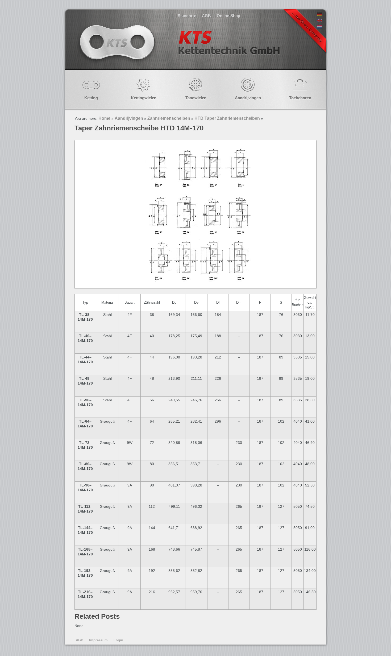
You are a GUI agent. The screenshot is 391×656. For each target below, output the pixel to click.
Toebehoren (300, 98)
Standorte (187, 15)
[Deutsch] (319, 14)
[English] (319, 21)
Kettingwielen (143, 98)
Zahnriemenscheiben (168, 118)
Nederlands (179, 47)
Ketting (91, 98)
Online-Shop (228, 15)
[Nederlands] (319, 27)
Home (104, 118)
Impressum (98, 640)
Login (118, 640)
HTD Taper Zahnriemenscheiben (227, 118)
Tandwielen (195, 98)
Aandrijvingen (248, 98)
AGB (206, 15)
